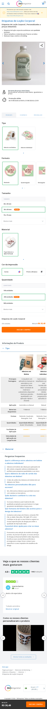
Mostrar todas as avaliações (22, 657)
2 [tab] (25, 188)
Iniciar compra (23, 330)
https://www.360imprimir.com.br (15, 11)
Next (44, 63)
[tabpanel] (10, 138)
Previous (3, 63)
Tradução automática (13, 606)
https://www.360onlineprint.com (15, 15)
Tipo (7, 348)
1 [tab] (23, 153)
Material (9, 449)
